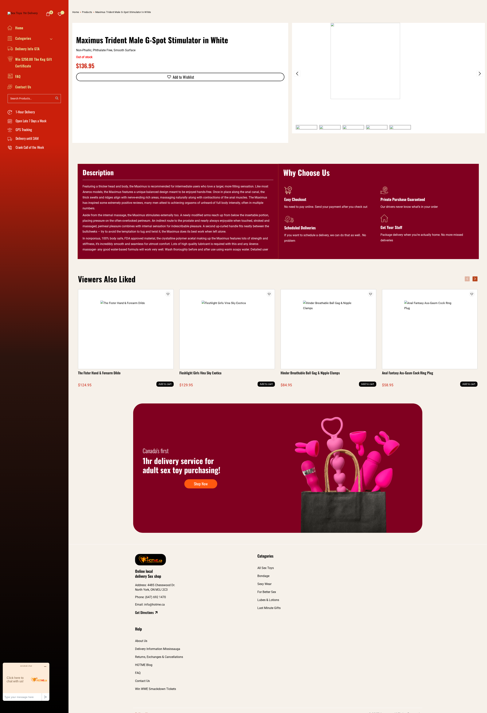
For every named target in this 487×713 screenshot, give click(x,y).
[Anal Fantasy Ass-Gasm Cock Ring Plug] (429, 329)
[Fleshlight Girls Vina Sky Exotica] (227, 329)
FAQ (18, 76)
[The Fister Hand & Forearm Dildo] (125, 329)
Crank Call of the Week (29, 147)
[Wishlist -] (60, 13)
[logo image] (24, 13)
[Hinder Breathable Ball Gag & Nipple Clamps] (328, 329)
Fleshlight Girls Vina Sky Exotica (200, 372)
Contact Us (23, 86)
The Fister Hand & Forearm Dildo (99, 372)
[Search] (57, 98)
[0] (48, 14)
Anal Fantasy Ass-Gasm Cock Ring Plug (407, 372)
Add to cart (165, 384)
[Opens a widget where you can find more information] (26, 681)
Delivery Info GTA (27, 48)
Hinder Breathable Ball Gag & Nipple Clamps (310, 372)
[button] (297, 73)
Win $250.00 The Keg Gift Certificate (33, 62)
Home (19, 27)
